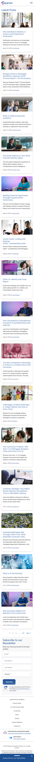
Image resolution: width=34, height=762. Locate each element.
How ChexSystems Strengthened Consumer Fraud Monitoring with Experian (17, 323)
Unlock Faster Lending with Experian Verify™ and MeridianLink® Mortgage (14, 242)
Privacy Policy (18, 688)
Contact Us (17, 726)
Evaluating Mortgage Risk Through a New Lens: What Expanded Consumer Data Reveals (14, 535)
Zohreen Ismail (17, 130)
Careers (17, 718)
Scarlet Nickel (15, 213)
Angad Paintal (15, 547)
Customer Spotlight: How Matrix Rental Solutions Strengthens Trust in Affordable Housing (16, 491)
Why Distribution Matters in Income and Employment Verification (14, 34)
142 (23, 633)
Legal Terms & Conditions (17, 699)
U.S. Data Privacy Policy (17, 707)
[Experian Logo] (7, 3)
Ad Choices (17, 711)
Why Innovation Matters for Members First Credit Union (14, 612)
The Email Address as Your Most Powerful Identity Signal (16, 157)
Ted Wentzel (16, 48)
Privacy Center (17, 703)
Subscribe (9, 682)
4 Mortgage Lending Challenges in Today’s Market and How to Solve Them (16, 407)
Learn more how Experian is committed (19, 733)
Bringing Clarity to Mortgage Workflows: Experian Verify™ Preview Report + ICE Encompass (17, 76)
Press (17, 714)
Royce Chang (15, 463)
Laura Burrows (16, 295)
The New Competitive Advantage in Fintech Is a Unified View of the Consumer (17, 365)
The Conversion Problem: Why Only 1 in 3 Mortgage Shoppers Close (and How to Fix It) (16, 449)
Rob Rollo (14, 421)
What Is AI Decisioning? (12, 573)
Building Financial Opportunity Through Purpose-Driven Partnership (15, 197)
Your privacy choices (19, 739)
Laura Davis (15, 379)
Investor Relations (17, 722)
